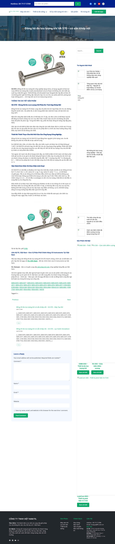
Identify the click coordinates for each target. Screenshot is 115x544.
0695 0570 (15, 283)
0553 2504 (47, 287)
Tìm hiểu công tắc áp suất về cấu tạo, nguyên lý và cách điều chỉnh (94, 220)
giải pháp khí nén (43, 267)
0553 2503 (39, 287)
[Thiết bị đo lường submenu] (46, 11)
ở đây (26, 248)
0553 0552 (27, 289)
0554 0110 (55, 287)
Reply (18, 323)
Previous (15, 300)
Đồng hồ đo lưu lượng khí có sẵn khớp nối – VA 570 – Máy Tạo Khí (39, 307)
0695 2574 (35, 285)
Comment (17, 361)
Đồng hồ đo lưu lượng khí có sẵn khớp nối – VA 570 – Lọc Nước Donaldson (43, 329)
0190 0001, (67, 285)
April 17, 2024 (19, 309)
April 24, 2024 (19, 331)
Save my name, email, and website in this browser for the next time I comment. (42, 410)
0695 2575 (43, 285)
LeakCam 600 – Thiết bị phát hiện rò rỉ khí (83, 498)
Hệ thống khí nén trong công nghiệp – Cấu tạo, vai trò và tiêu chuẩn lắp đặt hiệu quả (95, 153)
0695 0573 (38, 283)
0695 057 (22, 283)
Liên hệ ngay (99, 11)
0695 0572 (30, 283)
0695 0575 (54, 283)
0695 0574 (46, 283)
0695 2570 (62, 283)
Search (98, 51)
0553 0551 (35, 289)
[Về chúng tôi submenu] (90, 11)
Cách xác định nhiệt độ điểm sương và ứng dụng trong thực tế (94, 232)
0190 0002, (15, 287)
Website (16, 401)
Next (69, 300)
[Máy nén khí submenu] (29, 11)
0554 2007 (19, 289)
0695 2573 (27, 285)
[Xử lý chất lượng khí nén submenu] (67, 11)
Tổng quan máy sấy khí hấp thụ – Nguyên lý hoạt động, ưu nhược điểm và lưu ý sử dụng (94, 86)
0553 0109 (31, 287)
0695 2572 (19, 285)
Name (16, 383)
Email (16, 392)
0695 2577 (59, 285)
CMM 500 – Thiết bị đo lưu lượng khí (83, 366)
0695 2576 (51, 285)
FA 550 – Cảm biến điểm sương (97, 366)
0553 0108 (23, 287)
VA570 (41, 289)
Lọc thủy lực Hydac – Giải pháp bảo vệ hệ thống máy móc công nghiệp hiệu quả (94, 74)
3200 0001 (63, 287)
